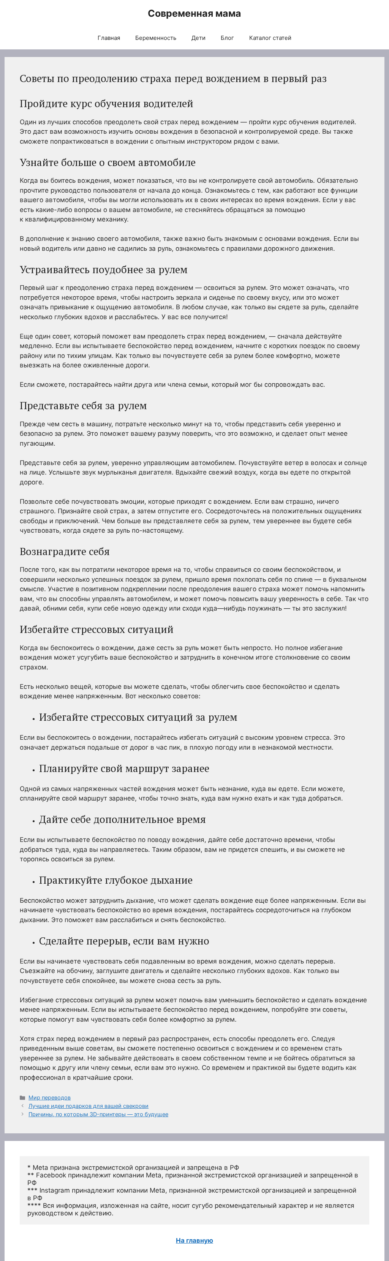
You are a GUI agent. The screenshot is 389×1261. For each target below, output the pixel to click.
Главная (109, 37)
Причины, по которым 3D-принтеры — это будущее (98, 1114)
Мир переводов (49, 1097)
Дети (198, 37)
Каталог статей (270, 37)
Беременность (155, 37)
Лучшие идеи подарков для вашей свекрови (88, 1106)
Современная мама (194, 13)
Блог (227, 37)
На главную (194, 1240)
